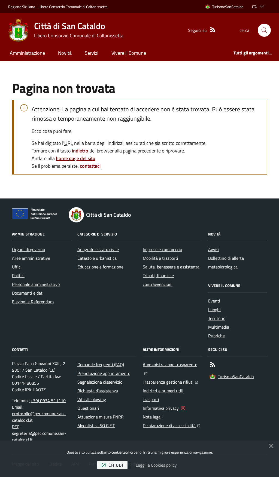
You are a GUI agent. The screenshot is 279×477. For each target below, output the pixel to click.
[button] (264, 30)
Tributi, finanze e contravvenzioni (158, 280)
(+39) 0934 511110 (47, 400)
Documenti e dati (28, 293)
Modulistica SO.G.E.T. (96, 425)
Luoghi (214, 309)
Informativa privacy (161, 408)
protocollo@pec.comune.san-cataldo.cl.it (39, 416)
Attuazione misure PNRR (100, 417)
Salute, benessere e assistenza (171, 267)
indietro (80, 150)
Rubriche (216, 335)
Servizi (91, 53)
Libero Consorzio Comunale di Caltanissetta (73, 7)
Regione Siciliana (21, 7)
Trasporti (151, 399)
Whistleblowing (91, 399)
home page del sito (75, 158)
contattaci (90, 166)
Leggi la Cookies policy (156, 465)
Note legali (153, 417)
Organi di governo (28, 249)
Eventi (214, 301)
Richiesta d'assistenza (97, 390)
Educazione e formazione (100, 267)
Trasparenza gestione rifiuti (170, 381)
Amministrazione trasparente (172, 364)
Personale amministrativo (36, 284)
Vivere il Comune (128, 53)
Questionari (88, 408)
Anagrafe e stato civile (98, 249)
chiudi (115, 465)
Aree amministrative (31, 258)
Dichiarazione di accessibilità (171, 425)
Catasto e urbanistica (97, 258)
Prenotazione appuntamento (103, 373)
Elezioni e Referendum (33, 301)
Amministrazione (27, 53)
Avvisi (213, 249)
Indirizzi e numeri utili (163, 390)
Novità (65, 53)
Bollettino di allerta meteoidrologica (226, 262)
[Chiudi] (271, 446)
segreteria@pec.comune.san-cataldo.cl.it (39, 436)
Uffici (17, 267)
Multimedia (218, 327)
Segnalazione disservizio (99, 382)
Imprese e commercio (162, 249)
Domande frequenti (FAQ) (100, 364)
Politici (18, 275)
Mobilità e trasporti (160, 258)
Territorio (216, 318)
